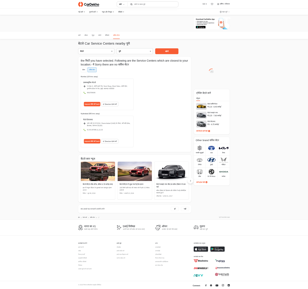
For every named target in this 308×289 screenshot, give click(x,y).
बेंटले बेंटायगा (211, 121)
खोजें (166, 51)
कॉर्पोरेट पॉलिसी (82, 261)
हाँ (174, 209)
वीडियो (107, 35)
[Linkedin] (229, 286)
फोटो (99, 35)
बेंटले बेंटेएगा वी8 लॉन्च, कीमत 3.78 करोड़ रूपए (98, 184)
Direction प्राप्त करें (111, 104)
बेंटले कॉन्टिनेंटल (212, 104)
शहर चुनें (224, 12)
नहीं (185, 209)
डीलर (86, 35)
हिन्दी (204, 4)
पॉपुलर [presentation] (198, 98)
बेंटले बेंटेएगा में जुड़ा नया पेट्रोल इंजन (131, 184)
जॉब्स (79, 251)
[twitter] (211, 286)
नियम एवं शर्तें (81, 254)
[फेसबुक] (205, 286)
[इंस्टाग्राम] (223, 286)
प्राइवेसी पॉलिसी (82, 258)
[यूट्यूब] (217, 286)
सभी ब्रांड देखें (200, 182)
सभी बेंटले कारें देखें (201, 131)
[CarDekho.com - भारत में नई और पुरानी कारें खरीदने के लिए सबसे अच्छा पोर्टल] (88, 4)
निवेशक (80, 265)
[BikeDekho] (201, 261)
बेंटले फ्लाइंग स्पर (213, 113)
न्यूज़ (93, 35)
